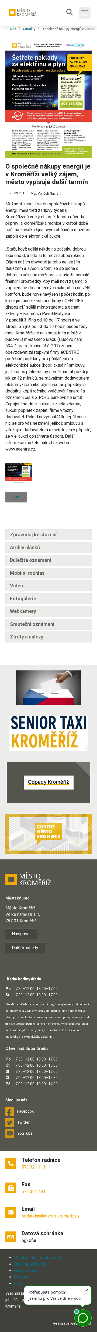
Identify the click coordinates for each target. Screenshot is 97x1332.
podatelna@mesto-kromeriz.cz (51, 1216)
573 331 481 (34, 1191)
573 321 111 (34, 1167)
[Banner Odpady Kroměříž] (48, 782)
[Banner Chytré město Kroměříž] (48, 834)
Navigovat (21, 933)
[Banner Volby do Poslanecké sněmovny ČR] (48, 687)
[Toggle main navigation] (85, 13)
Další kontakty (25, 947)
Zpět (16, 496)
